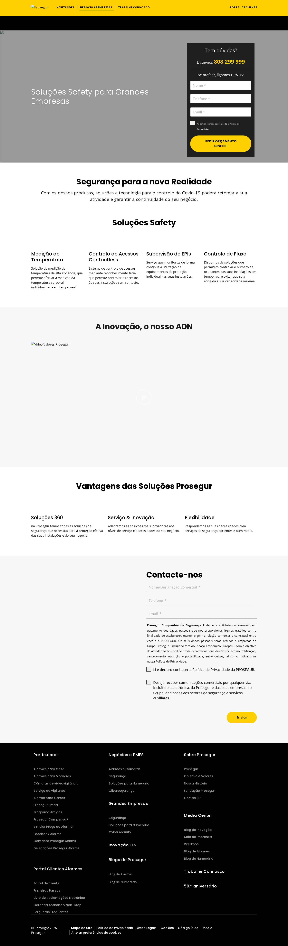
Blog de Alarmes (121, 874)
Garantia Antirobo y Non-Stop (58, 905)
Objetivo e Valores (198, 776)
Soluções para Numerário (129, 783)
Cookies (167, 928)
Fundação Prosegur (199, 790)
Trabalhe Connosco (204, 871)
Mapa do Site (81, 928)
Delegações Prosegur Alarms (56, 848)
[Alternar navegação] (219, 7)
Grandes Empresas (128, 803)
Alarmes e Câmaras (124, 769)
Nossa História (195, 783)
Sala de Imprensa (198, 837)
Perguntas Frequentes (51, 912)
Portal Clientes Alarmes (58, 869)
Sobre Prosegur (200, 754)
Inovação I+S (122, 845)
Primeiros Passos (47, 890)
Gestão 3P (192, 798)
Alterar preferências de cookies (96, 932)
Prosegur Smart (46, 805)
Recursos (191, 844)
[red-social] (250, 927)
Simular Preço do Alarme (53, 826)
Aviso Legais (147, 928)
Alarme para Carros (49, 798)
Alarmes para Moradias (52, 776)
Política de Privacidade (114, 928)
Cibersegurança (122, 790)
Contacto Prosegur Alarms (55, 841)
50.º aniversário (200, 886)
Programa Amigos (48, 812)
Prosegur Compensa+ (51, 819)
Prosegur (191, 769)
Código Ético (188, 928)
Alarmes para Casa (49, 769)
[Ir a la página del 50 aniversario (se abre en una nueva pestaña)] (144, 23)
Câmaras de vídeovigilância (56, 783)
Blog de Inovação (198, 830)
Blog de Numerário (123, 882)
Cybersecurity (120, 832)
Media (207, 928)
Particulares (46, 754)
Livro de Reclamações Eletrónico (59, 897)
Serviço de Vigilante (49, 790)
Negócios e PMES (126, 754)
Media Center (198, 815)
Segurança (117, 776)
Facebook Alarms (47, 834)
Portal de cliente (46, 883)
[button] (65, 7)
